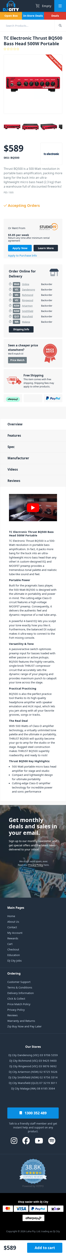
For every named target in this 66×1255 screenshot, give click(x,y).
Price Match (17, 360)
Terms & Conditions (19, 987)
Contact (12, 927)
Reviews (14, 481)
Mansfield (27, 316)
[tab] (33, 424)
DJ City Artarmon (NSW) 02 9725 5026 (33, 1072)
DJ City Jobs (14, 960)
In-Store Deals (33, 15)
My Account (14, 933)
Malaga (26, 321)
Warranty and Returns (21, 1021)
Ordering (14, 973)
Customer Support (18, 982)
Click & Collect (16, 998)
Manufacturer (18, 458)
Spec (11, 447)
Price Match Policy (18, 1004)
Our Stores (33, 1047)
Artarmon (27, 305)
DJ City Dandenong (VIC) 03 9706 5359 (33, 1055)
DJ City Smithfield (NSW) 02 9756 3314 (33, 1077)
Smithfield (27, 311)
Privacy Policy (35, 865)
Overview (15, 424)
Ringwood (27, 300)
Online (25, 284)
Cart (9, 944)
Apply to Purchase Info (22, 255)
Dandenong (28, 289)
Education (13, 955)
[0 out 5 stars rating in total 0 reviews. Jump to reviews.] (33, 49)
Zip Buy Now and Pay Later (24, 1026)
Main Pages (15, 908)
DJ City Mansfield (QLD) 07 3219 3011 (33, 1083)
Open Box (11, 15)
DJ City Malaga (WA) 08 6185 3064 (33, 1088)
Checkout (13, 949)
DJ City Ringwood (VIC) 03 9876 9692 (33, 1066)
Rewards (12, 938)
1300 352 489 (35, 1112)
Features (14, 435)
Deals (55, 15)
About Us (13, 921)
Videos (13, 469)
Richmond (27, 295)
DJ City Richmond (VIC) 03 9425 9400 (33, 1060)
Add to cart (45, 1247)
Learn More (46, 248)
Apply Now (19, 248)
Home (11, 916)
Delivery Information (20, 993)
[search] (27, 25)
